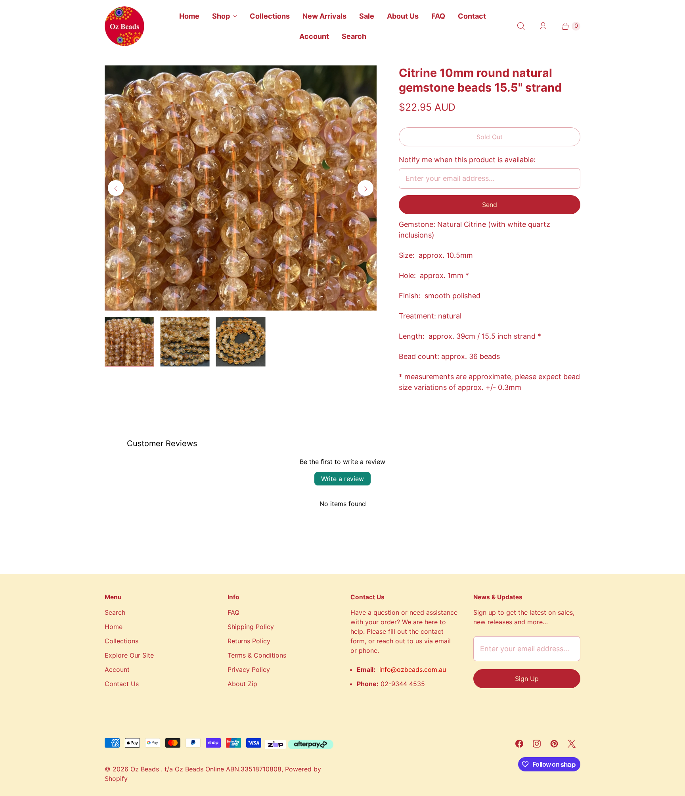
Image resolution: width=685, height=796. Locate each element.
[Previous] (116, 188)
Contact (472, 16)
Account (314, 36)
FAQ (438, 16)
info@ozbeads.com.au (412, 669)
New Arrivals (324, 16)
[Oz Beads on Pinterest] (554, 744)
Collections (270, 16)
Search (354, 36)
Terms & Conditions (257, 655)
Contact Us (122, 684)
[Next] (365, 188)
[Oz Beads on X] (571, 744)
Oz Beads (145, 769)
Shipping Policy (251, 627)
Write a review (342, 479)
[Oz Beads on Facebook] (519, 744)
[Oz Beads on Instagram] (536, 744)
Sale (366, 16)
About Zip (242, 684)
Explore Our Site (129, 655)
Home (189, 16)
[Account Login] (543, 26)
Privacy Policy (249, 669)
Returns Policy (249, 641)
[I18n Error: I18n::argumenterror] (129, 341)
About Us (403, 16)
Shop (221, 16)
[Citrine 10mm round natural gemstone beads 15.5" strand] (241, 188)
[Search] (521, 26)
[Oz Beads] (124, 26)
